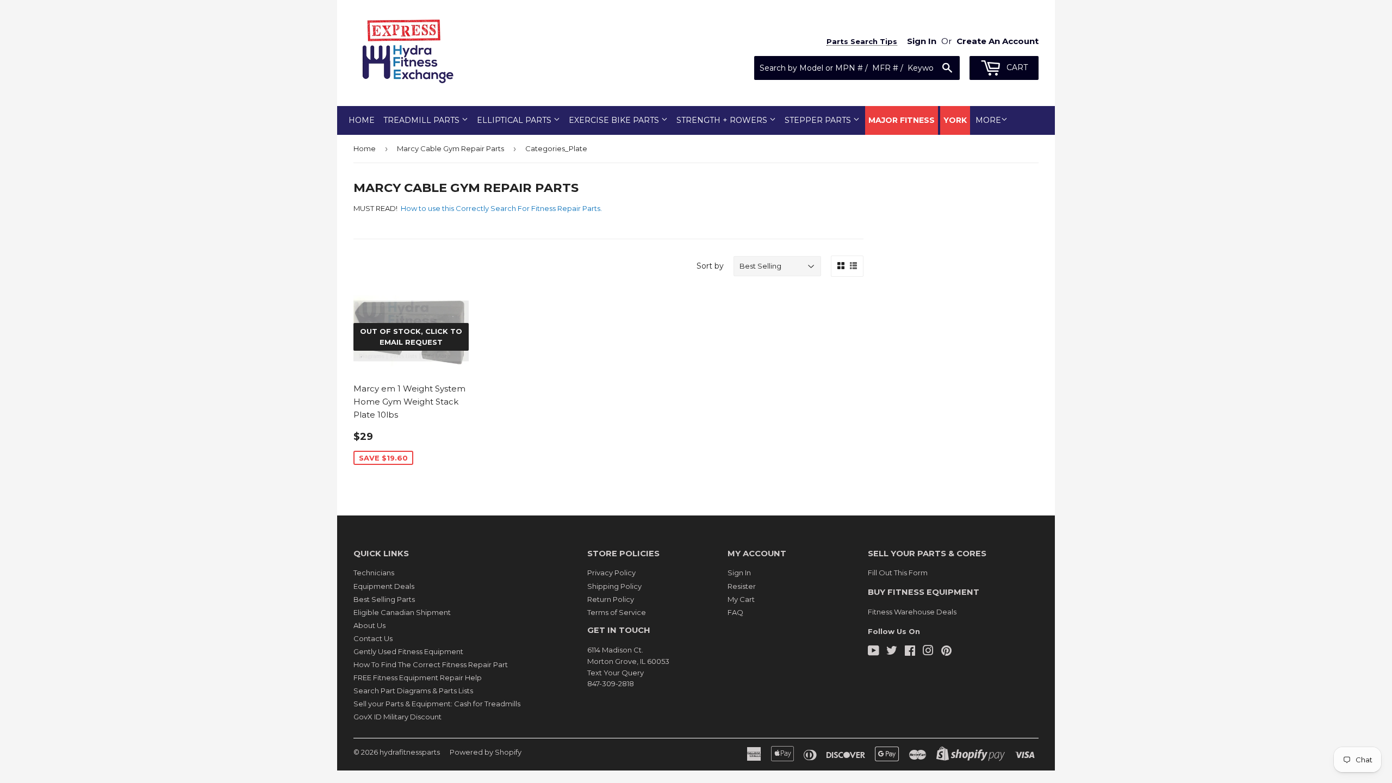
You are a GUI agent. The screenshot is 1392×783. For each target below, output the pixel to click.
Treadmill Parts (422, 120)
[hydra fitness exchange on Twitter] (891, 652)
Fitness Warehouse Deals (912, 611)
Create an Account (997, 41)
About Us (369, 625)
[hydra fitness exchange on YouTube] (873, 652)
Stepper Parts (819, 120)
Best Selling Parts (384, 599)
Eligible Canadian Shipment (402, 612)
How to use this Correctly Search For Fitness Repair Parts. (502, 208)
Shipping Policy (614, 586)
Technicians (373, 572)
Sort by (710, 266)
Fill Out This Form (898, 572)
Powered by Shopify (485, 752)
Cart (1016, 67)
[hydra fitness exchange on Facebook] (910, 652)
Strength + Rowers (722, 120)
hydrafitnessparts (410, 752)
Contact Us (373, 638)
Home (362, 120)
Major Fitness (901, 120)
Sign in (921, 41)
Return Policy (610, 599)
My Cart (741, 599)
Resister (742, 586)
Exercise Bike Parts (615, 120)
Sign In (739, 572)
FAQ (735, 612)
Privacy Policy (611, 572)
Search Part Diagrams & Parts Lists (413, 690)
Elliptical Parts (515, 120)
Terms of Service (616, 612)
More (988, 120)
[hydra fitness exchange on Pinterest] (946, 652)
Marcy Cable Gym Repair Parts (450, 148)
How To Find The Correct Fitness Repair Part (430, 664)
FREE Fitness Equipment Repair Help (417, 677)
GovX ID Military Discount (397, 716)
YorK (955, 120)
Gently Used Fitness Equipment (408, 651)
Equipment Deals (383, 586)
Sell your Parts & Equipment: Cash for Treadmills (436, 703)
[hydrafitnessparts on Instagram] (928, 652)
